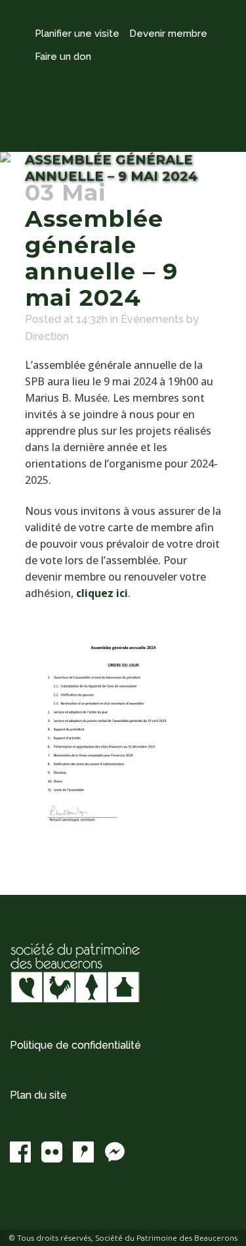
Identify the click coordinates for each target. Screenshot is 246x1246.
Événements (152, 319)
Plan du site (38, 1095)
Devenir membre (168, 33)
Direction (47, 336)
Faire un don (63, 56)
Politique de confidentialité (75, 1045)
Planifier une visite (77, 33)
